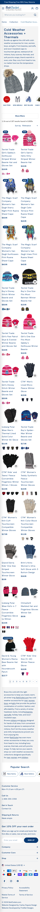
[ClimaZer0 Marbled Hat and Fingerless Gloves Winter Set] (29, 591)
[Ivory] (27, 539)
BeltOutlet (14, 737)
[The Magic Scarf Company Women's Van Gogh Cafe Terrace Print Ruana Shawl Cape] (29, 186)
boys (6, 703)
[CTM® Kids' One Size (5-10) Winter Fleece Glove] (29, 644)
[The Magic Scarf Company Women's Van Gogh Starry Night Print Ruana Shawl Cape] (10, 186)
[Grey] (13, 493)
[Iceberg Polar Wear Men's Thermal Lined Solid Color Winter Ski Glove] (10, 415)
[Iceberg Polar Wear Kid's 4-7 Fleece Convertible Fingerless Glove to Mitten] (10, 591)
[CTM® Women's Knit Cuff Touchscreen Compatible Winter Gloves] (10, 506)
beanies (29, 712)
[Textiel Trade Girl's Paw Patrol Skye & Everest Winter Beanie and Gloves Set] (10, 321)
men (26, 700)
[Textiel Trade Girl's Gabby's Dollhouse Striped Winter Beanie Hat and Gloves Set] (10, 138)
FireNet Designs (27, 908)
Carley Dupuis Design (28, 905)
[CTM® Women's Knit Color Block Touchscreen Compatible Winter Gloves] (29, 506)
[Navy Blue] (27, 448)
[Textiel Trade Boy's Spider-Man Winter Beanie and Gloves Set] (29, 415)
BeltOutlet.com (22, 697)
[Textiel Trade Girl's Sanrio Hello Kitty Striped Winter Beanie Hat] (29, 138)
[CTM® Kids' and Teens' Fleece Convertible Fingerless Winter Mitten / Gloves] (10, 460)
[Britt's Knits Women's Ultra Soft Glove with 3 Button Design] (29, 551)
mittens (14, 720)
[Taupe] (23, 493)
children (24, 757)
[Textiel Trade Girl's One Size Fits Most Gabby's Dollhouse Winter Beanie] (29, 321)
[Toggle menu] (3, 8)
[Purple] (8, 627)
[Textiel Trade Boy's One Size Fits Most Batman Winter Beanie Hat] (29, 276)
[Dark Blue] (8, 309)
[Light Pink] (4, 174)
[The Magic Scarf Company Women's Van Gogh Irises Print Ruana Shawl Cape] (29, 233)
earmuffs (7, 715)
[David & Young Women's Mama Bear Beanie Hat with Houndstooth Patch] (10, 644)
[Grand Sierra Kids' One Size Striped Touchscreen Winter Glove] (10, 551)
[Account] (32, 8)
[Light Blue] (4, 309)
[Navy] (23, 400)
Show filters (20, 116)
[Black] (27, 309)
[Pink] (27, 493)
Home (4, 22)
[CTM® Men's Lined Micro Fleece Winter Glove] (29, 370)
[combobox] (20, 15)
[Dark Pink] (8, 174)
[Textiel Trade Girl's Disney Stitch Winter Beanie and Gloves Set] (10, 370)
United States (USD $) (14, 865)
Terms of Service (26, 895)
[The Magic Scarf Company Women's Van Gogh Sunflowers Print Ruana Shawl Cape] (10, 233)
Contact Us (6, 808)
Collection (13, 22)
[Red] (4, 493)
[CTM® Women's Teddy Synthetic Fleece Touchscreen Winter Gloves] (29, 460)
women (32, 700)
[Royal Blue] (23, 448)
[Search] (35, 15)
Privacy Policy (7, 888)
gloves (23, 720)
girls (14, 703)
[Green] (13, 448)
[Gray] (23, 309)
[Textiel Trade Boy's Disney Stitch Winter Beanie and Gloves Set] (10, 276)
